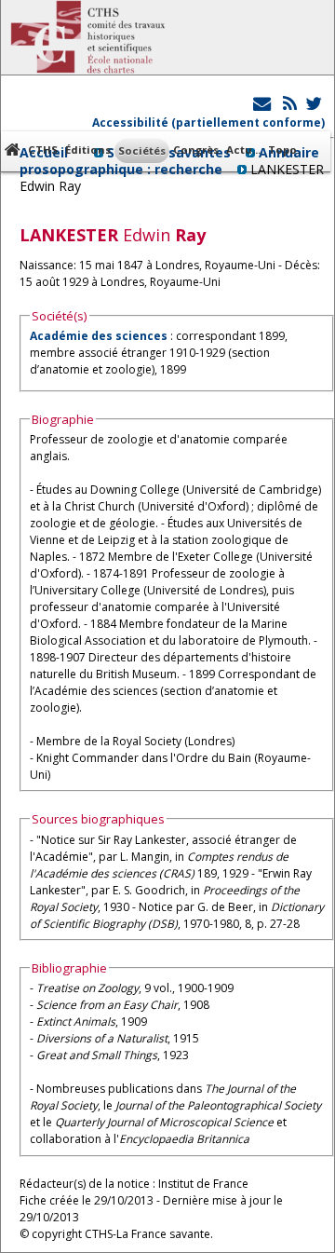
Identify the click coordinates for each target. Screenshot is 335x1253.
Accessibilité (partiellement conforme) (208, 122)
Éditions (88, 150)
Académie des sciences (100, 336)
